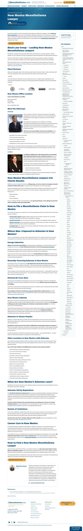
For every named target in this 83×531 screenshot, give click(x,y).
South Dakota (70, 280)
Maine (68, 236)
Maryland (69, 238)
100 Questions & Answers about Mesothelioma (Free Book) (68, 54)
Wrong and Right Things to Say (67, 155)
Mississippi (69, 246)
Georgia (68, 218)
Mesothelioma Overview (14, 6)
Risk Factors (65, 80)
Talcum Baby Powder (68, 112)
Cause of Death (66, 132)
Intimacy (66, 166)
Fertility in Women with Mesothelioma (68, 172)
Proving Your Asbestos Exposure (69, 314)
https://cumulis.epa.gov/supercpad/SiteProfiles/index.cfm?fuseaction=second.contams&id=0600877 (35, 493)
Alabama (69, 201)
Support (65, 145)
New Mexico (69, 260)
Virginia (68, 290)
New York (69, 262)
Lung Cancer (65, 119)
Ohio (68, 268)
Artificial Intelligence (67, 143)
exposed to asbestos (49, 247)
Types (65, 76)
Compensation (40, 6)
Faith (65, 161)
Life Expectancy (66, 71)
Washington (69, 295)
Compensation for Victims (69, 197)
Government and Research (67, 141)
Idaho (68, 222)
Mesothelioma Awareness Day (67, 193)
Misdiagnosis (65, 107)
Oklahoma (69, 270)
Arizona (68, 204)
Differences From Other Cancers (68, 117)
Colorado (69, 210)
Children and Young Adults (67, 124)
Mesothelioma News (35, 515)
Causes (64, 78)
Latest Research (66, 82)
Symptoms (66, 65)
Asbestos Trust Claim (15, 222)
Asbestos (64, 334)
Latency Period (66, 88)
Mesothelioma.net (24, 522)
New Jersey (69, 258)
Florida (68, 216)
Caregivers (66, 157)
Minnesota (69, 244)
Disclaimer (47, 506)
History (64, 136)
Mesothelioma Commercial (66, 110)
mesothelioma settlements (48, 38)
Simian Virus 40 (66, 114)
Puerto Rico (69, 303)
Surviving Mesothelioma (62, 6)
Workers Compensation (68, 323)
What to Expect (67, 147)
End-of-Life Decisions (69, 190)
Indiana (68, 226)
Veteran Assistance (50, 6)
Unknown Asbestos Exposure (67, 127)
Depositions (68, 311)
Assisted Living (67, 178)
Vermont (69, 288)
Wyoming (69, 301)
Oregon (68, 272)
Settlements (68, 309)
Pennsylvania (70, 274)
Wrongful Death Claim (15, 220)
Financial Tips (67, 159)
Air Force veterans (28, 291)
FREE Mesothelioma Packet (16, 459)
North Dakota (70, 266)
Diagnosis (66, 67)
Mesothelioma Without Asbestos (68, 130)
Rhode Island (70, 276)
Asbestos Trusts (32, 6)
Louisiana (69, 234)
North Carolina (70, 264)
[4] (40, 334)
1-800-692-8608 (12, 509)
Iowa (68, 228)
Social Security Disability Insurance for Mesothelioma (68, 327)
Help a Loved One (68, 152)
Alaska (68, 202)
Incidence (65, 86)
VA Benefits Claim (14, 226)
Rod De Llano (14, 24)
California (69, 208)
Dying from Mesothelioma (67, 183)
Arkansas (69, 206)
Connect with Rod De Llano (37, 483)
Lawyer (68, 199)
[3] (15, 330)
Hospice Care (67, 180)
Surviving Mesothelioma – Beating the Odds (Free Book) (68, 59)
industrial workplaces (46, 310)
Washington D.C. (69, 293)
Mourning (66, 185)
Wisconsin (69, 299)
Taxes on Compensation (68, 320)
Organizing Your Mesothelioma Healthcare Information (68, 95)
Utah (68, 286)
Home (62, 46)
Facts (64, 134)
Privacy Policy (48, 504)
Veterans (66, 332)
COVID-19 (66, 176)
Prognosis (66, 69)
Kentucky (69, 232)
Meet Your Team (58, 2)
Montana (69, 249)
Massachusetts (70, 240)
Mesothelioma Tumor (67, 90)
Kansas (68, 230)
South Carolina (70, 278)
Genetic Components (67, 84)
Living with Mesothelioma (67, 150)
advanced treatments (30, 437)
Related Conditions (68, 101)
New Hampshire (69, 256)
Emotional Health (68, 174)
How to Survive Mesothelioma (66, 51)
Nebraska (69, 251)
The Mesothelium (66, 92)
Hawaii (68, 220)
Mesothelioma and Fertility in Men (68, 169)
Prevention (65, 103)
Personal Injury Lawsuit (15, 216)
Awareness (65, 138)
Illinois (68, 224)
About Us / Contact (35, 517)
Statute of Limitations (67, 317)
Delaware (69, 214)
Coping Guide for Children (67, 188)
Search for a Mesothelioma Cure (67, 74)
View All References (12, 496)
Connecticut (69, 212)
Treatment (24, 6)
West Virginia (70, 297)
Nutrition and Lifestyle (68, 164)
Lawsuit (68, 307)
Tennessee (69, 282)
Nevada (68, 253)
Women (64, 121)
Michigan (69, 242)
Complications (66, 105)
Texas (68, 284)
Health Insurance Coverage (66, 99)
